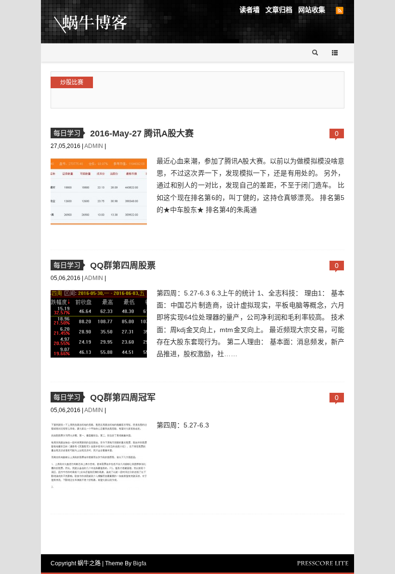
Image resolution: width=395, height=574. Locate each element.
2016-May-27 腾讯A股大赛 (142, 133)
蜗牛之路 (106, 22)
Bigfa (139, 563)
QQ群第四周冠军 (123, 397)
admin (94, 146)
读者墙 (249, 9)
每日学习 (66, 133)
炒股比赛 (71, 82)
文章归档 (278, 9)
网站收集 (311, 9)
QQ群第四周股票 (123, 265)
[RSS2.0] (339, 10)
